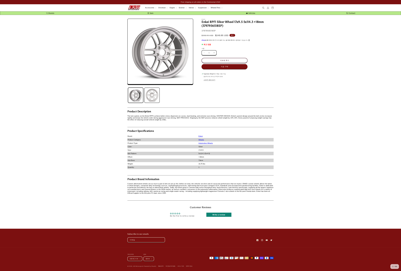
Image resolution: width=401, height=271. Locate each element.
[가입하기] (162, 239)
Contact (351, 13)
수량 (203, 48)
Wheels (201, 140)
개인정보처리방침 (170, 266)
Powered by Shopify (150, 266)
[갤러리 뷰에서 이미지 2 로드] (152, 95)
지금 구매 (224, 67)
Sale (151, 13)
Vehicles (251, 13)
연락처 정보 (189, 266)
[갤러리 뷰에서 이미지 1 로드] (135, 95)
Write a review (218, 215)
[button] (150, 8)
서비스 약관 (180, 266)
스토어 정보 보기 (209, 80)
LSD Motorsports (138, 266)
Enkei (201, 136)
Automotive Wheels (206, 143)
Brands (51, 13)
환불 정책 (161, 266)
